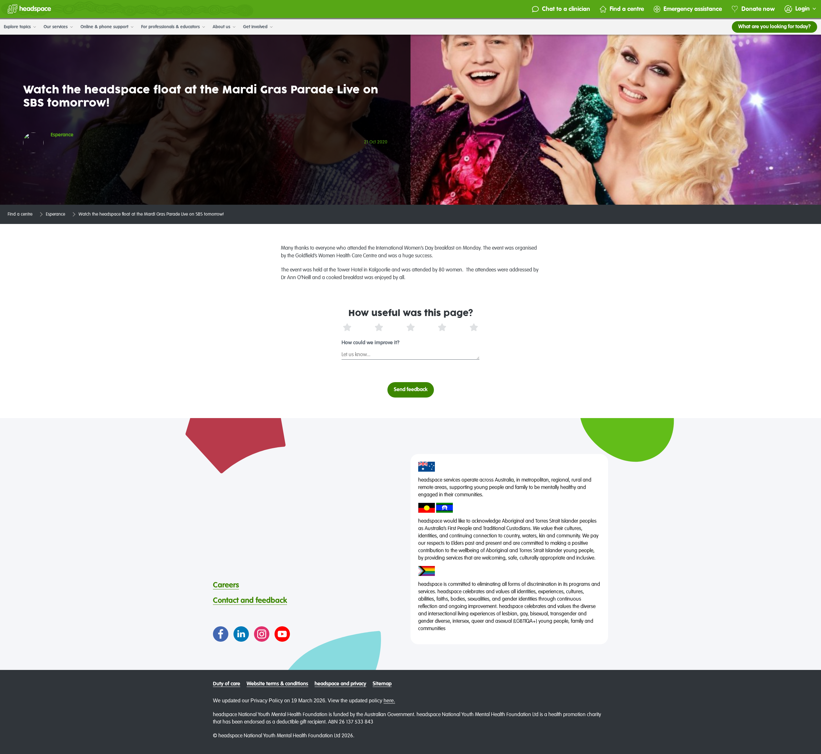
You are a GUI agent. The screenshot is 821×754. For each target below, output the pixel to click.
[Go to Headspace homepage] (29, 9)
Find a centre (627, 9)
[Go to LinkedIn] (241, 634)
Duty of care (226, 684)
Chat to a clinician (566, 9)
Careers (226, 585)
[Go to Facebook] (220, 634)
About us (222, 27)
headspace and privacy (340, 684)
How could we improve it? (371, 343)
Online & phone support (105, 27)
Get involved (256, 27)
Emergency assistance (693, 9)
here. (389, 700)
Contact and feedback (250, 600)
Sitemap (382, 684)
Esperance (55, 214)
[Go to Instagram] (261, 634)
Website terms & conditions (277, 684)
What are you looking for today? (774, 27)
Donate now (758, 9)
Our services (56, 27)
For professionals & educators (171, 27)
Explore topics (18, 27)
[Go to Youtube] (282, 634)
